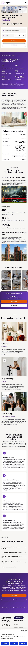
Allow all (5, 643)
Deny (14, 643)
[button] (14, 547)
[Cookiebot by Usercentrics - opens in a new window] (21, 631)
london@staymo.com (18, 620)
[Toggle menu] (26, 2)
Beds (6, 35)
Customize (22, 643)
